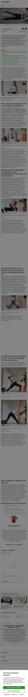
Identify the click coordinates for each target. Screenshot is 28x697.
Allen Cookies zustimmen (14, 687)
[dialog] (14, 683)
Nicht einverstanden (14, 691)
